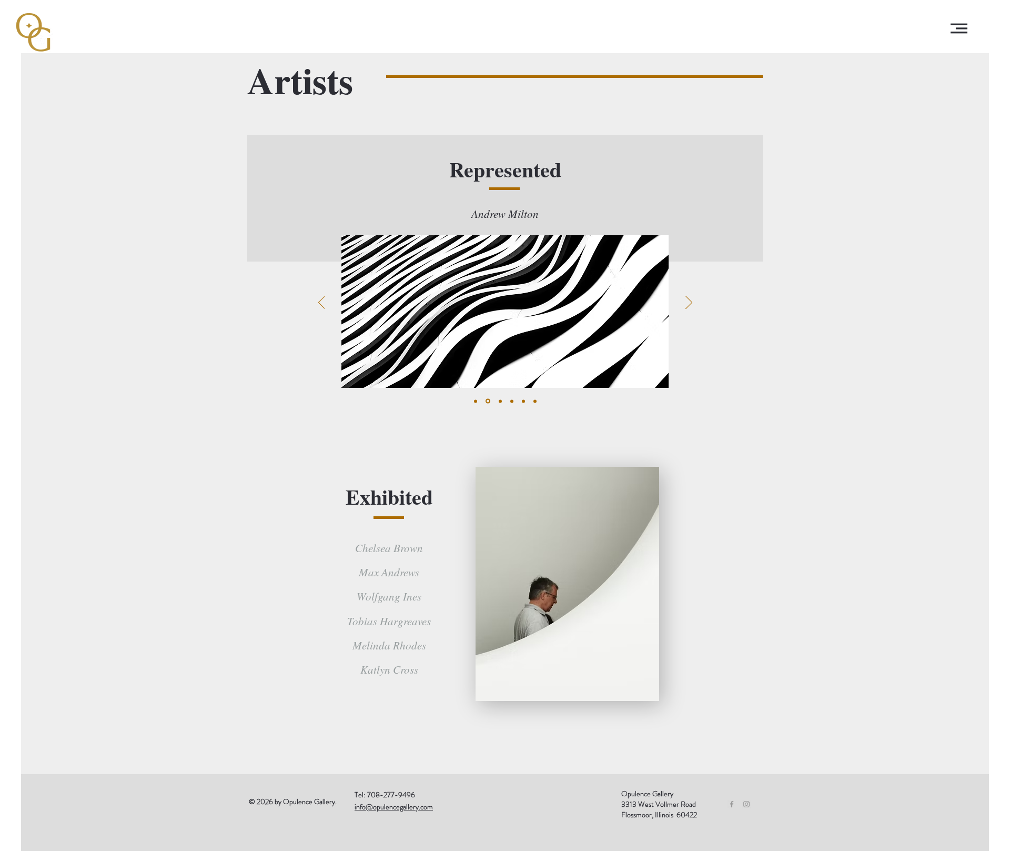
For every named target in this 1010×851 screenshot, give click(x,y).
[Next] (688, 303)
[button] (959, 28)
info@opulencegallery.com (394, 807)
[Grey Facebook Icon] (732, 804)
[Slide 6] (535, 401)
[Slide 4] (511, 401)
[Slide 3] (499, 401)
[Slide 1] (475, 401)
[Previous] (321, 303)
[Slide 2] (487, 401)
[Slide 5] (523, 401)
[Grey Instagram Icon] (746, 804)
